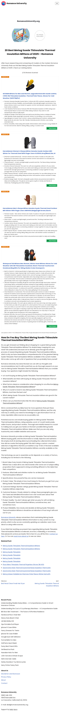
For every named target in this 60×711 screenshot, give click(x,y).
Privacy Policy (6, 677)
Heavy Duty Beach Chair (10, 618)
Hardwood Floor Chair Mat (11, 615)
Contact (4, 683)
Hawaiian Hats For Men (9, 653)
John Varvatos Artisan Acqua (12, 656)
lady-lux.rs (13, 709)
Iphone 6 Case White (8, 627)
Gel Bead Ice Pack (7, 649)
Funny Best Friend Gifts (9, 646)
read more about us (21, 536)
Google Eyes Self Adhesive (10, 637)
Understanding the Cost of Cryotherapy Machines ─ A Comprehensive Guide (29, 609)
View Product (52, 128)
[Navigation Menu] (57, 3)
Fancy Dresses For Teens (10, 630)
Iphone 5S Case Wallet (9, 634)
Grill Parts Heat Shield (9, 643)
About (3, 680)
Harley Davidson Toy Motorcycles (13, 662)
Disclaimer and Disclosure (10, 674)
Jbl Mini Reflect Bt (7, 621)
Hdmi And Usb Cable (8, 659)
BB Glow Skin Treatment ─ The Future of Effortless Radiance (22, 612)
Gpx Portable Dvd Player (10, 624)
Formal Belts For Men (8, 640)
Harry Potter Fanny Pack (10, 665)
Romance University (8, 517)
